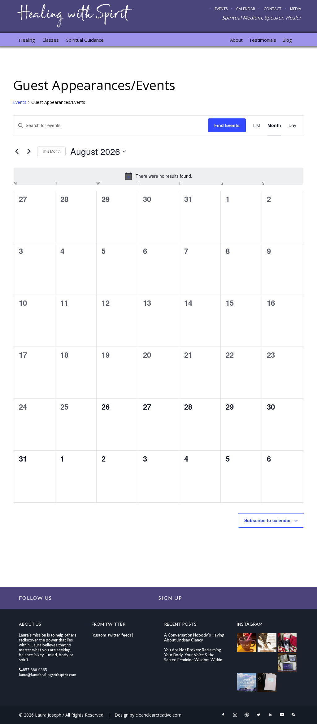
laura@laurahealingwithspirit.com (47, 674)
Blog (287, 40)
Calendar (245, 8)
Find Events (227, 125)
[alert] (158, 176)
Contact (272, 8)
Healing (27, 40)
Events (221, 8)
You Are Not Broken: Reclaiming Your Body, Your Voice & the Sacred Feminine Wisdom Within (193, 654)
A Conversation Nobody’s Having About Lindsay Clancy (194, 637)
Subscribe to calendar (267, 520)
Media (295, 8)
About (236, 40)
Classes (50, 40)
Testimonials (262, 40)
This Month (51, 151)
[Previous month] (16, 151)
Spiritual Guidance (85, 40)
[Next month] (29, 151)
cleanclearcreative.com (158, 715)
